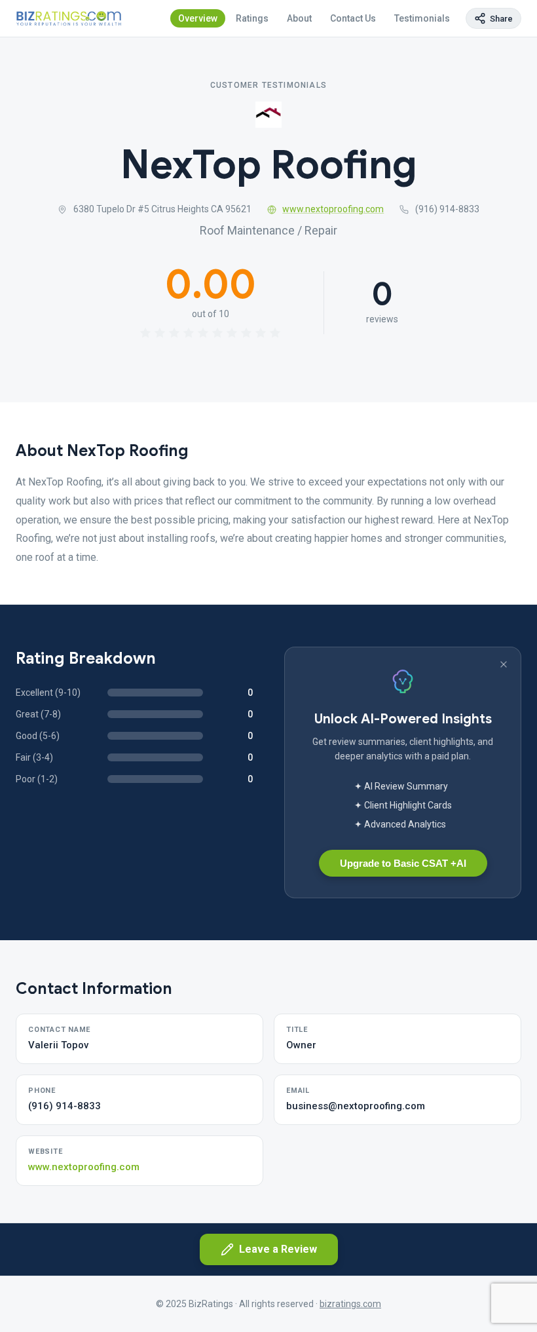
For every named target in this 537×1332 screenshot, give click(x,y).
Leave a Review (278, 1249)
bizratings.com (350, 1304)
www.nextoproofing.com (333, 209)
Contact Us (353, 18)
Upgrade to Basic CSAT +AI (403, 863)
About (299, 18)
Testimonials (422, 18)
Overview (197, 18)
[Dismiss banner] (503, 664)
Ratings (252, 18)
